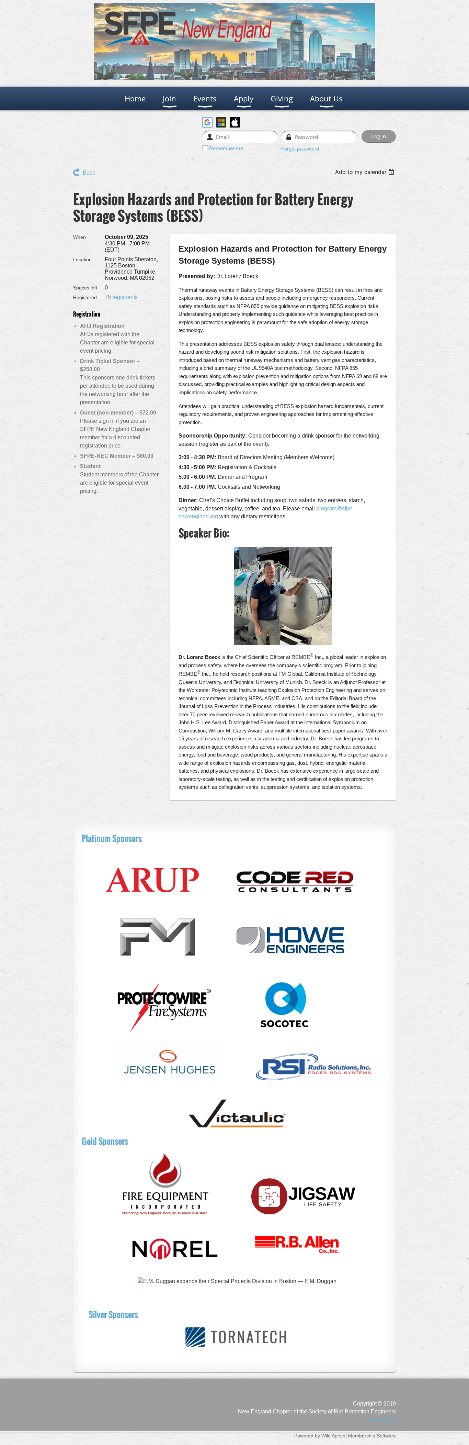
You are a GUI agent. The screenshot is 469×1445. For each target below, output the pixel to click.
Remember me (226, 148)
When (79, 237)
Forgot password (300, 149)
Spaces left (85, 287)
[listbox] (365, 172)
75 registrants (121, 297)
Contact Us (382, 1420)
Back (89, 173)
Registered (85, 297)
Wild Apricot (334, 1435)
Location (82, 259)
